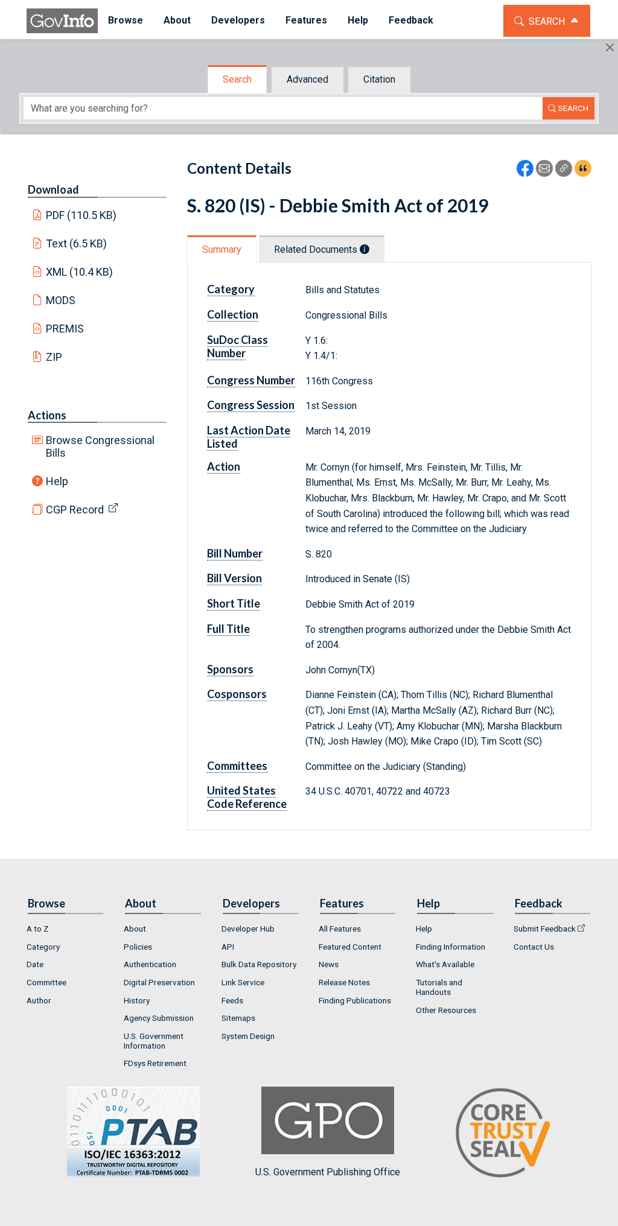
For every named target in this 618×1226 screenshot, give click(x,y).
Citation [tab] (379, 79)
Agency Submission (159, 1018)
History (137, 1000)
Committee (46, 982)
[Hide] (610, 47)
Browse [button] (125, 20)
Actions (47, 415)
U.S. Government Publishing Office (327, 1172)
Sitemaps (238, 1018)
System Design (248, 1036)
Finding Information (450, 946)
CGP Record (75, 509)
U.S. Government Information (153, 1040)
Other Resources (446, 1010)
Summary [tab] (221, 249)
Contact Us (534, 946)
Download (53, 189)
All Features (340, 928)
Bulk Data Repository (258, 964)
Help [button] (358, 20)
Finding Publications (355, 1000)
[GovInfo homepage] (62, 20)
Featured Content (350, 946)
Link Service (242, 982)
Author (39, 1000)
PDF (81, 215)
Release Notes (344, 982)
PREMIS (65, 328)
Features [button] (306, 20)
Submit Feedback (545, 928)
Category (43, 946)
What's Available (445, 964)
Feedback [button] (411, 20)
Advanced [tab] (307, 79)
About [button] (177, 20)
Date (35, 964)
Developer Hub (248, 928)
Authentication (150, 964)
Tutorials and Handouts (439, 987)
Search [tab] (237, 79)
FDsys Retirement (155, 1063)
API (227, 946)
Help (57, 481)
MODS (60, 300)
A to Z (38, 928)
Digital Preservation (159, 982)
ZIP (54, 357)
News (329, 964)
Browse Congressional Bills (100, 446)
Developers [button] (238, 20)
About (135, 928)
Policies (138, 946)
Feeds (232, 1000)
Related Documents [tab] (317, 249)
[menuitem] (125, 21)
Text (76, 243)
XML (79, 271)
